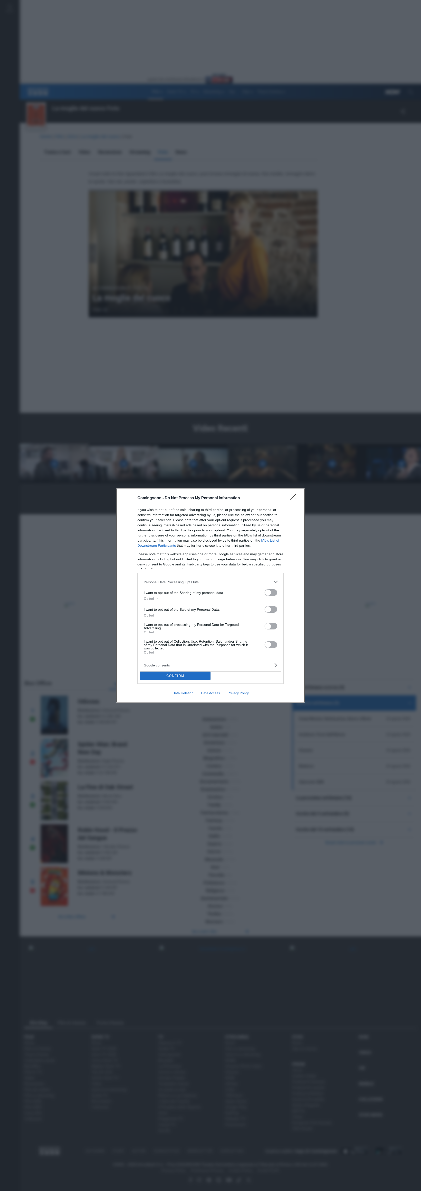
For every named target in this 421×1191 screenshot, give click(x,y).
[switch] (271, 592)
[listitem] (210, 581)
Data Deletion (182, 693)
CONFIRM (175, 676)
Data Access (210, 693)
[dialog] (210, 595)
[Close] (294, 498)
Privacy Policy (238, 693)
